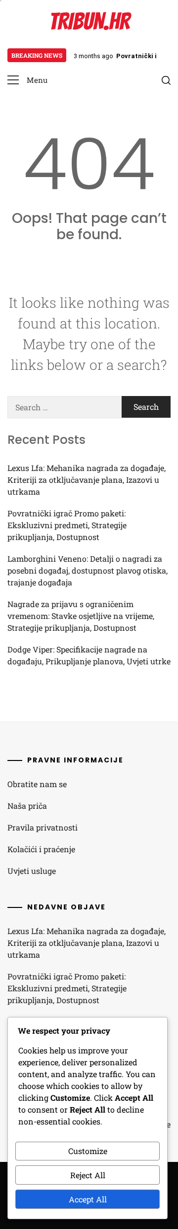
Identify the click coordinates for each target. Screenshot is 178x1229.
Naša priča (27, 805)
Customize (87, 1151)
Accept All (88, 1199)
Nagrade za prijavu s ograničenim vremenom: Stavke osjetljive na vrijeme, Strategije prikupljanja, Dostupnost (80, 616)
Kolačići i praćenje (41, 849)
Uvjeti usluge (31, 871)
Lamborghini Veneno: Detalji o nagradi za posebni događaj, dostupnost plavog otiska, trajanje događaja (87, 570)
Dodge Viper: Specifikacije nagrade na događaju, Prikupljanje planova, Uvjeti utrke (89, 655)
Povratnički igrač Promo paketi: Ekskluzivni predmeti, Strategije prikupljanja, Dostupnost (67, 525)
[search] (166, 80)
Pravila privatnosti (42, 827)
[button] (27, 80)
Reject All (87, 1175)
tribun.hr (89, 21)
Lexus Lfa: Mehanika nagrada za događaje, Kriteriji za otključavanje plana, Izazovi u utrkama (86, 480)
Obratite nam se (37, 784)
